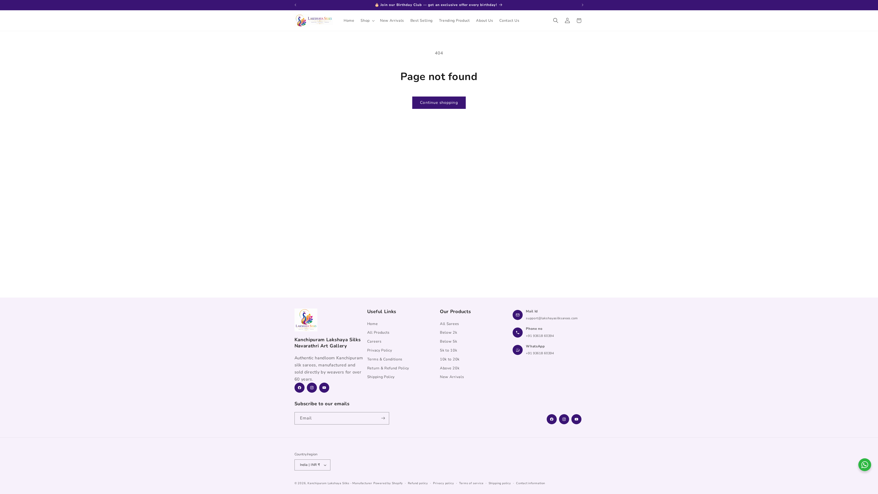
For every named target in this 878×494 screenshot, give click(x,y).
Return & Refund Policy (388, 367)
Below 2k (448, 332)
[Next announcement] (583, 5)
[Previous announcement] (295, 5)
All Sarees (449, 323)
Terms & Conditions (384, 359)
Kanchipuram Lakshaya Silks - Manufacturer (340, 483)
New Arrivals (452, 376)
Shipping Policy (381, 376)
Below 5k (448, 341)
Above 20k (449, 367)
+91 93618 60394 (540, 336)
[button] (367, 20)
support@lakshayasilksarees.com (552, 318)
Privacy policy (443, 483)
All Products (378, 332)
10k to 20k (450, 359)
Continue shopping (439, 102)
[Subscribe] (383, 418)
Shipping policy (500, 483)
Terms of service (471, 483)
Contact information (530, 483)
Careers (374, 341)
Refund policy (418, 483)
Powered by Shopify (388, 483)
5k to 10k (448, 350)
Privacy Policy (379, 350)
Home (372, 323)
